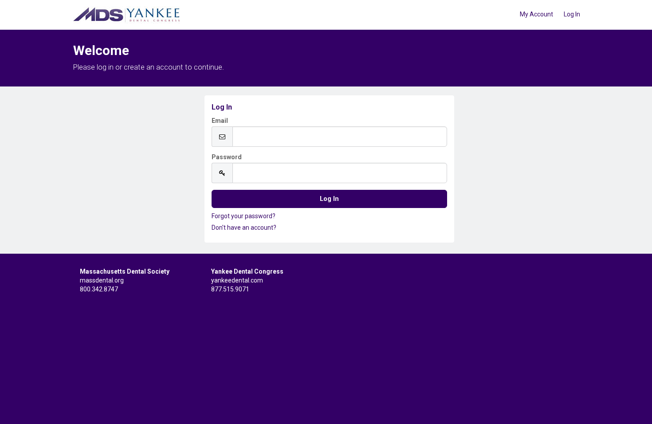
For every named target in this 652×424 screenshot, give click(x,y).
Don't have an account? (244, 227)
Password (227, 157)
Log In (572, 14)
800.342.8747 (99, 289)
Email (220, 120)
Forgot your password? (243, 216)
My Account (536, 14)
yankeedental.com (237, 280)
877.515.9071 (230, 289)
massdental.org (102, 280)
